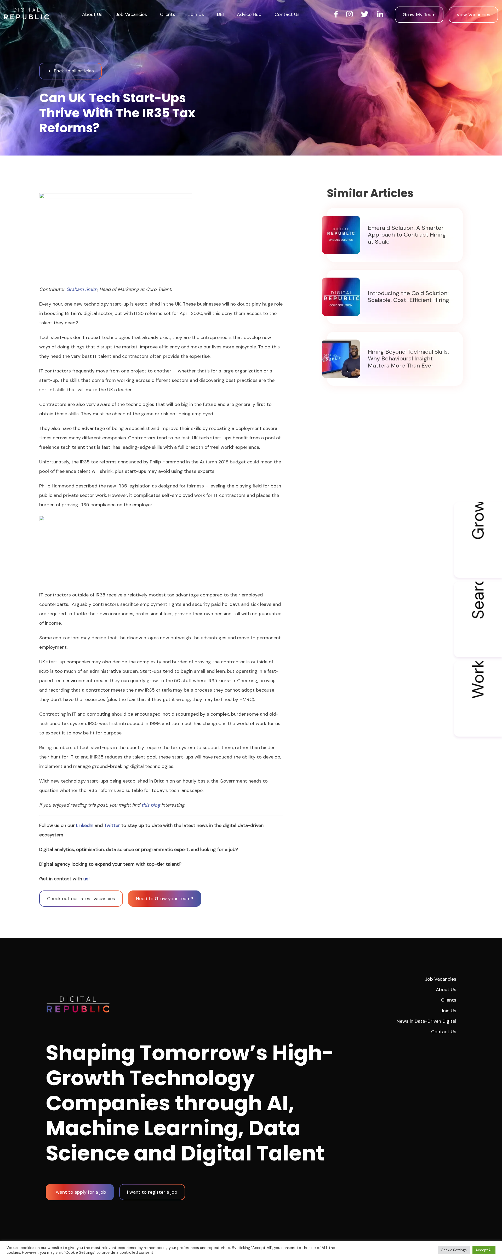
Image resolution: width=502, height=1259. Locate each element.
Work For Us (477, 680)
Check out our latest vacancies (81, 898)
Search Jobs (477, 600)
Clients (167, 14)
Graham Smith (81, 289)
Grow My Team (419, 15)
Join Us (196, 14)
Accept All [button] (484, 1250)
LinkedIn (84, 825)
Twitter (112, 825)
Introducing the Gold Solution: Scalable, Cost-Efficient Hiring (408, 297)
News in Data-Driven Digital (426, 1021)
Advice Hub (249, 14)
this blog (150, 805)
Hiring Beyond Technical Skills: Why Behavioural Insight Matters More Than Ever (408, 358)
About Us (92, 14)
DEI (220, 14)
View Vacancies (473, 15)
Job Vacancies (131, 14)
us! (86, 879)
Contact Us (287, 14)
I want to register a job (152, 1192)
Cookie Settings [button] (454, 1250)
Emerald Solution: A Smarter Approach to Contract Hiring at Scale (407, 235)
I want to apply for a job (80, 1192)
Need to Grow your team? (164, 898)
